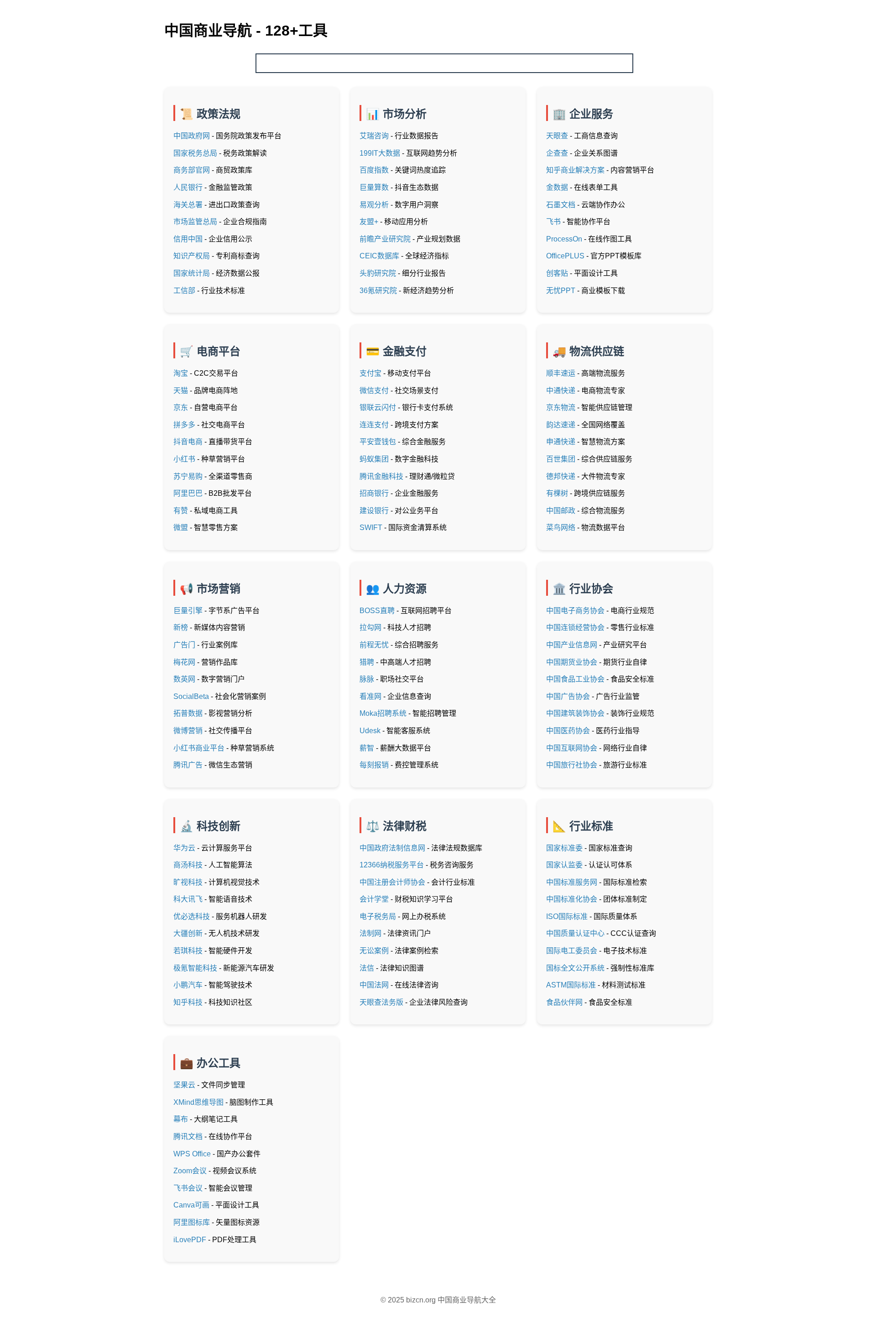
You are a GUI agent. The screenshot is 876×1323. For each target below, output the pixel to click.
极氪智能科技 (195, 968)
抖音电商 (188, 442)
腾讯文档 (188, 1136)
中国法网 (374, 985)
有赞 (180, 510)
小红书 (184, 459)
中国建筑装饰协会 (575, 713)
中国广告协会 (568, 696)
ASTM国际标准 (571, 985)
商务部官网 (191, 170)
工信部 (184, 290)
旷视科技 (188, 882)
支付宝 (370, 373)
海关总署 (188, 205)
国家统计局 (191, 273)
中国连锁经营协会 (575, 627)
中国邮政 (560, 510)
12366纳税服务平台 (392, 865)
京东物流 (560, 407)
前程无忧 (374, 645)
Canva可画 (191, 1205)
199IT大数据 (380, 153)
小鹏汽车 (188, 985)
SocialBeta (191, 696)
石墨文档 (560, 205)
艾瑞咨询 (374, 136)
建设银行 (374, 510)
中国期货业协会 (571, 662)
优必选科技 (191, 916)
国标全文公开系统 (575, 968)
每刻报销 (374, 765)
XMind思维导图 (198, 1102)
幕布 (180, 1119)
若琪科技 (188, 951)
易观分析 (374, 205)
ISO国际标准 (567, 916)
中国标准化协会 (571, 899)
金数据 (557, 187)
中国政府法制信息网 (392, 848)
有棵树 (557, 493)
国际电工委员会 (571, 951)
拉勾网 (370, 627)
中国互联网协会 (571, 748)
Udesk (370, 731)
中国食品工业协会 (575, 679)
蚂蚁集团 (374, 459)
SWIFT (371, 527)
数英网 (184, 679)
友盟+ (369, 222)
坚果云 (184, 1085)
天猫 (180, 390)
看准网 (370, 696)
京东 (180, 407)
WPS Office (192, 1154)
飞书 (553, 222)
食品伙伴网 (564, 1002)
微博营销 (188, 731)
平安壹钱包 (378, 442)
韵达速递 (560, 425)
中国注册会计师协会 (392, 882)
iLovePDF (189, 1240)
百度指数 (374, 170)
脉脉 (367, 679)
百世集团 (560, 459)
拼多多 (184, 425)
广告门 (184, 645)
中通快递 (560, 390)
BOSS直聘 (377, 610)
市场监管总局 (195, 222)
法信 (367, 968)
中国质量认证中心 (575, 933)
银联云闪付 (378, 407)
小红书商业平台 (198, 748)
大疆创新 (188, 933)
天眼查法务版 (381, 1002)
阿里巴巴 (188, 493)
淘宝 (180, 373)
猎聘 (367, 662)
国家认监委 (564, 865)
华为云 (184, 848)
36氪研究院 (378, 290)
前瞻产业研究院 (385, 239)
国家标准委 (564, 848)
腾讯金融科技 (381, 476)
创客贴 (557, 273)
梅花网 (184, 662)
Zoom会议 (190, 1171)
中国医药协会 (568, 731)
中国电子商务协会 (575, 610)
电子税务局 (378, 916)
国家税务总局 (195, 153)
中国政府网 (191, 136)
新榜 (180, 627)
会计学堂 (374, 899)
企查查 (557, 153)
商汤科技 (188, 865)
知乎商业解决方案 (575, 170)
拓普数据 (188, 713)
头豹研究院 (378, 273)
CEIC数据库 (379, 256)
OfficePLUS (565, 256)
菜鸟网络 (560, 527)
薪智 (367, 748)
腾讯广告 (188, 765)
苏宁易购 (188, 476)
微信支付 (374, 390)
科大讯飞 (188, 899)
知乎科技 (188, 1002)
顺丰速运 (560, 373)
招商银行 (374, 493)
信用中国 (188, 239)
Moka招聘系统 (383, 713)
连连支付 (374, 425)
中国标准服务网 (571, 882)
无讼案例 (374, 951)
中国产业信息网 (571, 645)
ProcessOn (564, 239)
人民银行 (188, 187)
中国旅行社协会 (571, 765)
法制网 (370, 933)
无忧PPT (560, 290)
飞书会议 (188, 1188)
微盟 (180, 527)
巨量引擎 (188, 610)
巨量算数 (374, 187)
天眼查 (557, 136)
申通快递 (560, 442)
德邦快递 (560, 476)
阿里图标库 (191, 1222)
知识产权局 (191, 256)
